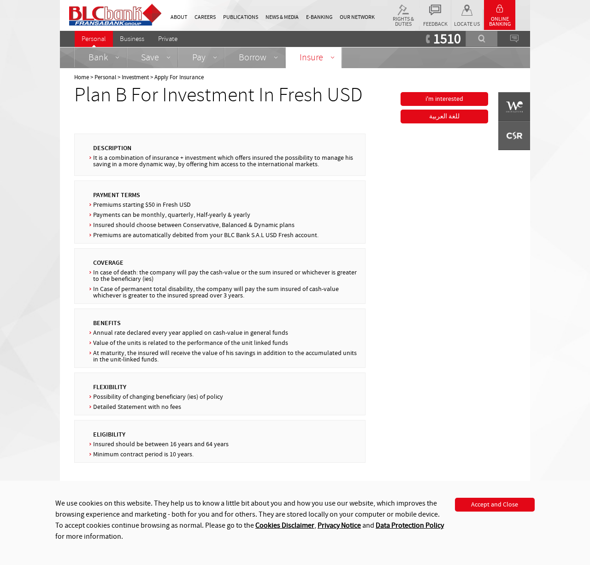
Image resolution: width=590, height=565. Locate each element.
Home (81, 77)
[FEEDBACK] (435, 8)
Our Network (357, 17)
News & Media (282, 17)
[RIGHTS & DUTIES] (403, 8)
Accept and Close (494, 505)
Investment (135, 77)
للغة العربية (444, 116)
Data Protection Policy (410, 525)
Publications (240, 17)
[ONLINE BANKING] (499, 6)
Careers (205, 17)
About (179, 17)
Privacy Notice (339, 525)
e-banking (319, 17)
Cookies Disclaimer (284, 525)
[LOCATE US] (467, 8)
